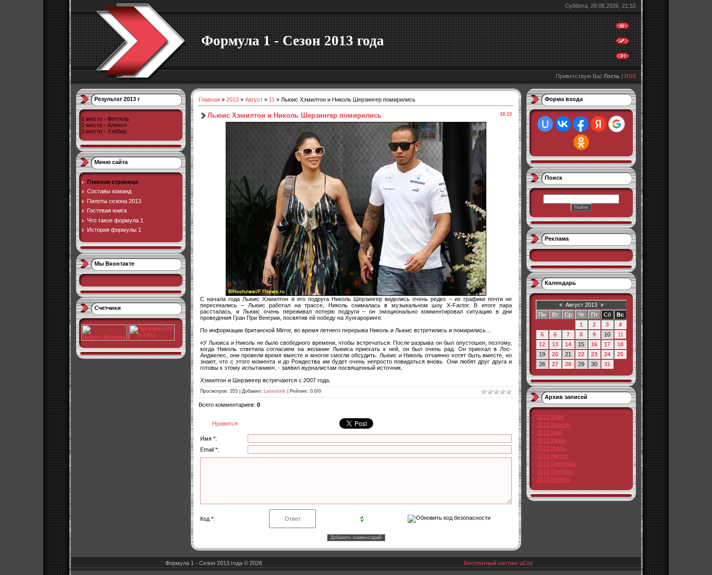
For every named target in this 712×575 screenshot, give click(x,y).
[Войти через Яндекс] (598, 124)
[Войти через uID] (545, 124)
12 (542, 344)
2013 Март (550, 417)
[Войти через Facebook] (580, 124)
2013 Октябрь (555, 471)
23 (594, 354)
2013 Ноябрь (554, 479)
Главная (209, 99)
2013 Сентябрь (556, 463)
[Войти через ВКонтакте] (563, 124)
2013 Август (553, 456)
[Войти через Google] (616, 124)
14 (568, 344)
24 (607, 354)
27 (555, 364)
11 (272, 99)
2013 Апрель (553, 424)
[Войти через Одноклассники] (581, 142)
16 (594, 344)
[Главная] (622, 28)
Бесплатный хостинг (491, 563)
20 (555, 354)
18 (620, 344)
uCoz (526, 563)
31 (607, 364)
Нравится (225, 423)
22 (581, 354)
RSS (630, 76)
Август (254, 99)
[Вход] (622, 58)
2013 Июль (551, 448)
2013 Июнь (551, 440)
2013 (232, 99)
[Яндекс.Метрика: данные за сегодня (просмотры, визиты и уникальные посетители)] (104, 332)
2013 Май (549, 432)
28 (568, 364)
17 (607, 344)
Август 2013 (581, 305)
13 (555, 344)
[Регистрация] (622, 43)
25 (620, 354)
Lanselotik (275, 391)
